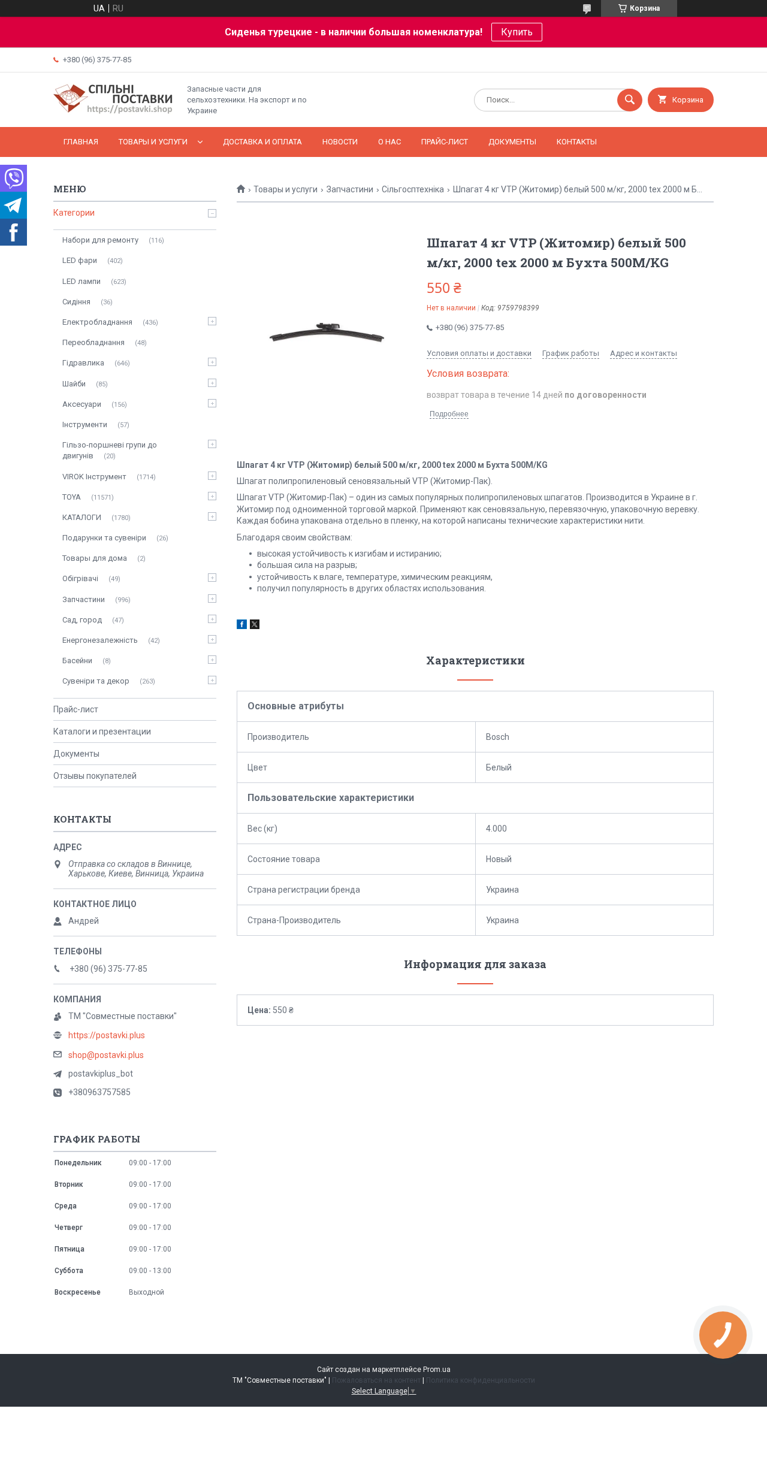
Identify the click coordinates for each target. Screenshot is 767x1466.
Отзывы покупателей (95, 776)
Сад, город (82, 619)
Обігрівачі (80, 578)
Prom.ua (437, 1369)
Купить (517, 32)
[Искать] (629, 100)
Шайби (74, 383)
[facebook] (242, 626)
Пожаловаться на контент (376, 1380)
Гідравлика (83, 362)
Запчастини (350, 189)
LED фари (79, 260)
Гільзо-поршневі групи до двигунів (109, 450)
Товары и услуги (153, 141)
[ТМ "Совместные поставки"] (113, 112)
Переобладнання (93, 342)
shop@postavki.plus (106, 1055)
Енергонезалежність (100, 640)
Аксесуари (81, 404)
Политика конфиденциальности (480, 1380)
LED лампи (81, 281)
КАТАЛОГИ (81, 517)
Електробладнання (97, 322)
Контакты (577, 141)
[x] (254, 626)
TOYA (71, 496)
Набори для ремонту (100, 239)
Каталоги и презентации (102, 731)
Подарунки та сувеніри (104, 537)
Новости (340, 141)
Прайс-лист (444, 141)
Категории (74, 212)
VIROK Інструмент (94, 476)
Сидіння (76, 301)
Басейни (77, 660)
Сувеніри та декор (95, 680)
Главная (81, 141)
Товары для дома (94, 558)
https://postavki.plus (106, 1035)
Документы (512, 141)
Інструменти (84, 424)
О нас (389, 141)
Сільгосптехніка (413, 189)
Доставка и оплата (262, 141)
